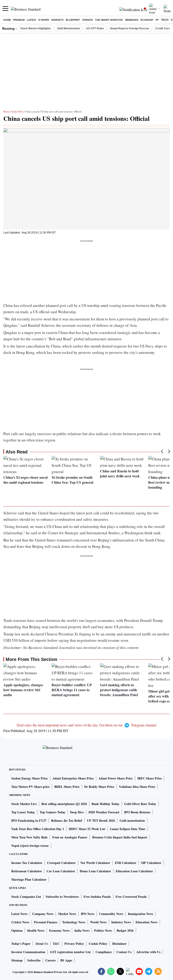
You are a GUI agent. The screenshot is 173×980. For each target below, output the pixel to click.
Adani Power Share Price (115, 778)
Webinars (131, 20)
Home (7, 20)
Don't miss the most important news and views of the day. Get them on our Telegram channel (86, 725)
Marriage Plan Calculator (28, 879)
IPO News (87, 913)
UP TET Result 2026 (101, 820)
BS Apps (66, 960)
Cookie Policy (98, 943)
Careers (50, 960)
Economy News (59, 930)
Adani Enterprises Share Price (73, 778)
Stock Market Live (24, 803)
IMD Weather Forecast (104, 812)
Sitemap (17, 960)
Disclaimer (119, 943)
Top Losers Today (23, 812)
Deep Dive (77, 812)
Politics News (103, 930)
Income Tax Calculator (26, 862)
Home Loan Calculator (95, 871)
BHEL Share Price (67, 786)
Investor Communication (28, 952)
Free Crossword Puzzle (131, 896)
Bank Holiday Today (105, 803)
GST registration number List (70, 952)
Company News (42, 913)
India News (17, 111)
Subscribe (34, 960)
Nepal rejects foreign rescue (30, 845)
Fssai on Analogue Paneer (69, 837)
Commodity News (111, 913)
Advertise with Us (148, 952)
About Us (41, 943)
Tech (164, 19)
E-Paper (44, 20)
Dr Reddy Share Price (99, 786)
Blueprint (73, 20)
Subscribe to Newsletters (62, 896)
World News (98, 922)
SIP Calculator (151, 862)
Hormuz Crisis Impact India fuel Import (119, 837)
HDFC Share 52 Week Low (87, 828)
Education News (146, 922)
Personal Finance (45, 922)
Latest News (19, 913)
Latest (31, 20)
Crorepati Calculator (61, 862)
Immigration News (140, 913)
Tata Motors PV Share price (30, 786)
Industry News (121, 922)
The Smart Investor (109, 20)
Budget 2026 (125, 930)
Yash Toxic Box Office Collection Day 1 (37, 828)
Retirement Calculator (26, 871)
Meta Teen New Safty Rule (29, 837)
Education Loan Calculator (134, 871)
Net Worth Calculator (95, 862)
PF (157, 20)
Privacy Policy (74, 943)
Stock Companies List (26, 896)
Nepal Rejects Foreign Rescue (129, 28)
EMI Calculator (125, 862)
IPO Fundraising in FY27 (28, 820)
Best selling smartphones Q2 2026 (64, 803)
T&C (56, 943)
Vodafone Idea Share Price (137, 786)
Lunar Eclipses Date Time (127, 828)
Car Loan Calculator (61, 871)
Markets (57, 20)
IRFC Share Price (149, 778)
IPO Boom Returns (137, 812)
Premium (19, 20)
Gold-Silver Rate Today (140, 803)
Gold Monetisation (68, 28)
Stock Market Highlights (35, 28)
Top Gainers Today (52, 812)
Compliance (104, 952)
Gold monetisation (132, 820)
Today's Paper (20, 943)
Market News (67, 913)
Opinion (87, 20)
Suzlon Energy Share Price (29, 778)
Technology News (73, 922)
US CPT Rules (95, 28)
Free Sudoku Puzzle (97, 896)
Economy (147, 20)
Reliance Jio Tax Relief (66, 820)
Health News (35, 930)
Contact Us (124, 952)
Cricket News (20, 922)
